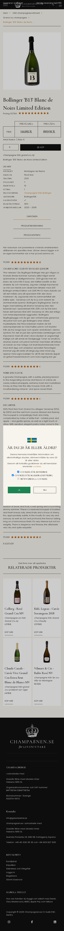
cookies (37, 466)
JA (19, 490)
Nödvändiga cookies (34, 478)
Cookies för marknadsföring (34, 475)
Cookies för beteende (33, 472)
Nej (45, 490)
